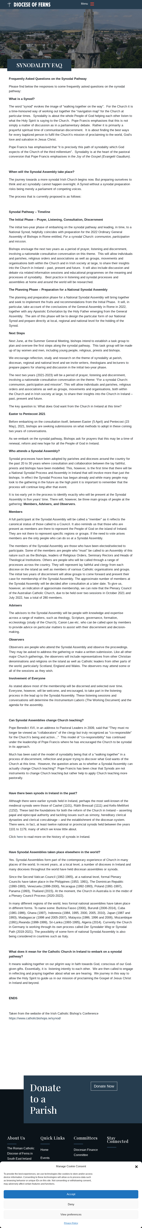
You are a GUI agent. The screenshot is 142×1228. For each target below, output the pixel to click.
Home (44, 1149)
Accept (71, 1194)
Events (45, 1157)
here (20, 837)
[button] (136, 1166)
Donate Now (104, 1086)
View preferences (71, 1214)
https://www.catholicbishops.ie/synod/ (35, 1018)
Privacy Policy (71, 1223)
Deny (71, 1204)
